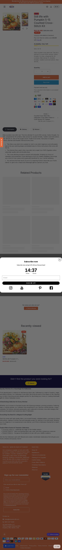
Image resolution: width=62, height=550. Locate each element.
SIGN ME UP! (31, 283)
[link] (10, 288)
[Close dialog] (59, 259)
